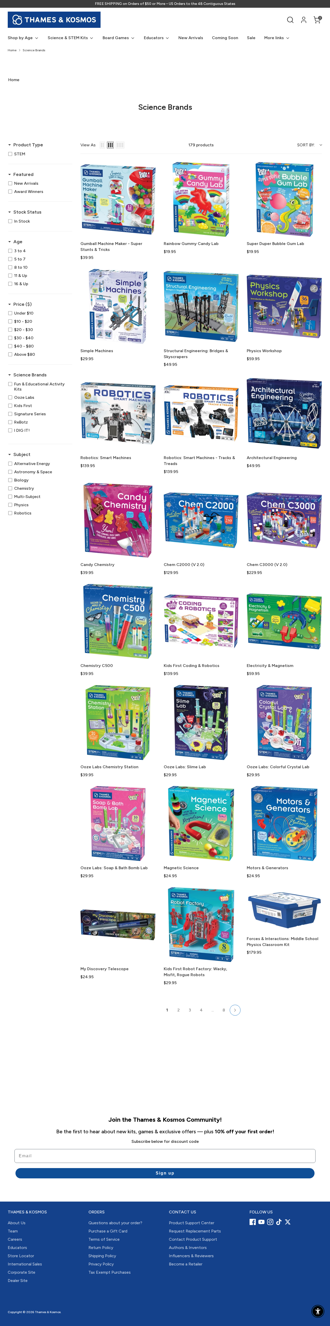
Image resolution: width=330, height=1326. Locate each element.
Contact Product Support (193, 1239)
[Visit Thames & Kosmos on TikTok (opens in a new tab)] (279, 1222)
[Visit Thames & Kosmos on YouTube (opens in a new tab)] (261, 1222)
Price (22, 304)
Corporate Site (21, 1272)
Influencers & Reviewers (191, 1255)
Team (13, 1231)
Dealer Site (18, 1280)
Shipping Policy (102, 1255)
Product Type (28, 145)
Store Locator (21, 1255)
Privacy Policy (101, 1264)
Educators (154, 37)
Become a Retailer (185, 1264)
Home (12, 50)
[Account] (304, 20)
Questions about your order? (115, 1222)
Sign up (165, 1173)
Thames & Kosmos (48, 1312)
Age (17, 241)
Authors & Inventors (188, 1247)
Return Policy (100, 1247)
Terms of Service (104, 1239)
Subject (21, 454)
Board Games (116, 37)
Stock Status (27, 212)
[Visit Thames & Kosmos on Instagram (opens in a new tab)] (270, 1222)
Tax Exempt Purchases (109, 1272)
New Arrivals (190, 37)
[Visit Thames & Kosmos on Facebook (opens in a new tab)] (253, 1222)
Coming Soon (225, 37)
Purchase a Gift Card (107, 1231)
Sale (251, 37)
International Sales (25, 1264)
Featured (23, 174)
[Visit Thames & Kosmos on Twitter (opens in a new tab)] (288, 1222)
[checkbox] (39, 154)
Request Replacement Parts (195, 1231)
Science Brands (34, 50)
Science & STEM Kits (68, 37)
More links (274, 37)
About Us (17, 1222)
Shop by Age (21, 37)
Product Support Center (191, 1222)
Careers (15, 1239)
